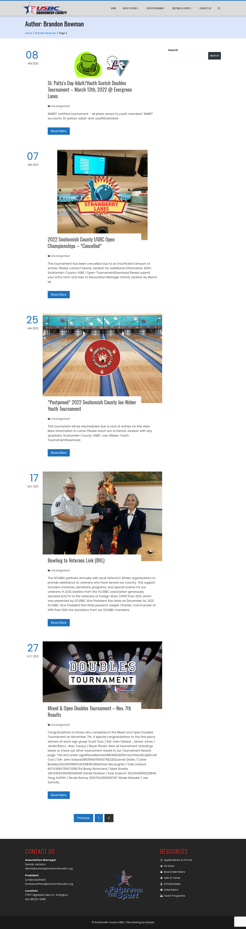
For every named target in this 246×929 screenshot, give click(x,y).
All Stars (169, 866)
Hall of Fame (172, 878)
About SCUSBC (130, 8)
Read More (58, 131)
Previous (83, 818)
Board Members (174, 872)
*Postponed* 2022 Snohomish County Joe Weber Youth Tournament (92, 405)
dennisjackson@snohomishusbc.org (49, 868)
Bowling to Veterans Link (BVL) (76, 560)
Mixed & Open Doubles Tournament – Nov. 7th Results (89, 711)
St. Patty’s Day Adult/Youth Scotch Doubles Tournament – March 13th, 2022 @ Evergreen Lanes (90, 89)
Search (173, 50)
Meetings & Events (181, 8)
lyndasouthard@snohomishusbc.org (49, 884)
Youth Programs (154, 8)
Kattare (149, 922)
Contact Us (205, 8)
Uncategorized (60, 106)
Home (113, 8)
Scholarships (172, 884)
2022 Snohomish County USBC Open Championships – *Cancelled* (81, 242)
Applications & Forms (178, 860)
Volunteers (171, 890)
